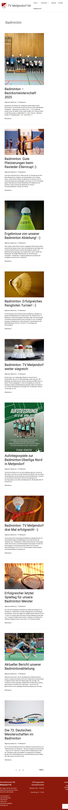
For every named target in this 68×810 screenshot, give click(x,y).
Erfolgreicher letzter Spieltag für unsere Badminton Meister (19, 597)
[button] (38, 3)
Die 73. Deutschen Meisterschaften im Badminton (19, 734)
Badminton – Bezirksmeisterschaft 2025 (20, 93)
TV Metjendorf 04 (19, 5)
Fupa (66, 789)
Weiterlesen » (8, 119)
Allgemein (7, 102)
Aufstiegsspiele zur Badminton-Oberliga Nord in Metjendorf (23, 460)
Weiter (42, 770)
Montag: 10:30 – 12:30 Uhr (37, 788)
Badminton (14, 102)
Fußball (66, 787)
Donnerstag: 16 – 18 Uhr (37, 792)
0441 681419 (3, 799)
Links (66, 782)
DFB (67, 785)
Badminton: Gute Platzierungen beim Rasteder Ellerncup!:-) (20, 163)
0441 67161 (3, 801)
